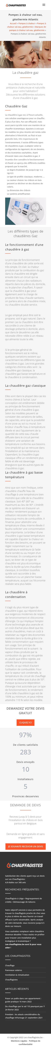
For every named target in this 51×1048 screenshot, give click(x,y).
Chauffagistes (11, 979)
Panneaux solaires (13, 970)
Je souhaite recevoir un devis (25, 846)
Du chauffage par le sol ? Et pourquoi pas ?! (25, 1006)
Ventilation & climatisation (17, 975)
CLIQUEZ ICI (25, 722)
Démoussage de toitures (24, 902)
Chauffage (10, 965)
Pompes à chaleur (26, 23)
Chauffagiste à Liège (14, 898)
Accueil (13, 23)
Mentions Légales (19, 1041)
